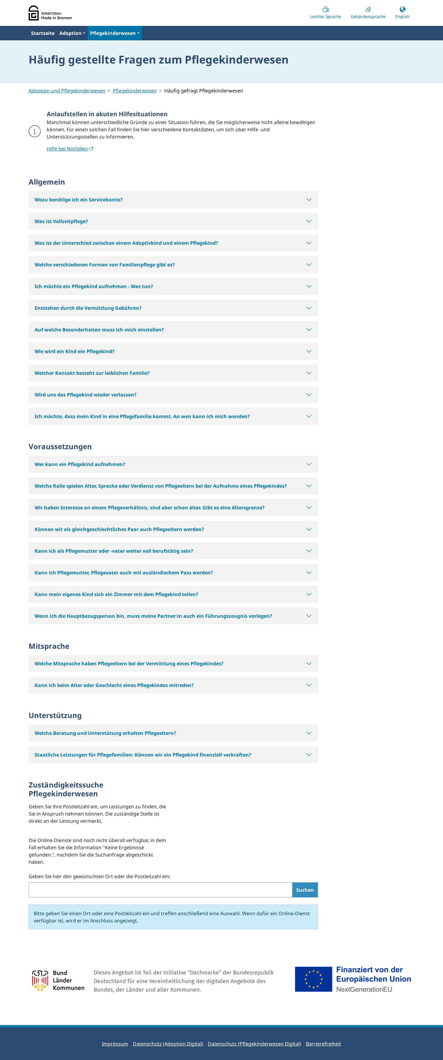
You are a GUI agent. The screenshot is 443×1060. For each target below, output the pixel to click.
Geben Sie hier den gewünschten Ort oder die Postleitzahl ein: (99, 876)
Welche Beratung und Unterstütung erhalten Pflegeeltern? (105, 733)
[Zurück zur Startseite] (50, 13)
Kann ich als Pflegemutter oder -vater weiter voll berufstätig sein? (114, 551)
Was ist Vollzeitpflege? (61, 221)
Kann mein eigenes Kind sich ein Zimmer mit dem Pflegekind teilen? (116, 594)
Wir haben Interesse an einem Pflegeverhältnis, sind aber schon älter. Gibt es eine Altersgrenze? (150, 507)
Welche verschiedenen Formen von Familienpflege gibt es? (105, 264)
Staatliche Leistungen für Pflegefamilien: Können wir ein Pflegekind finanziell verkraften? (143, 754)
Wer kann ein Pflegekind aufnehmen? (80, 464)
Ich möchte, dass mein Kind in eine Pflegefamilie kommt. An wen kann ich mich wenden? (142, 416)
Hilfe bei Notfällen (67, 148)
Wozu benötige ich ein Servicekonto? (79, 199)
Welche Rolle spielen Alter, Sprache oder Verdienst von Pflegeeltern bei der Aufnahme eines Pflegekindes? (161, 486)
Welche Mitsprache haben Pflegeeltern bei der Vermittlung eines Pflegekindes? (129, 663)
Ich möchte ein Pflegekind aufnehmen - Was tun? (94, 286)
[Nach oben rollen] (430, 1047)
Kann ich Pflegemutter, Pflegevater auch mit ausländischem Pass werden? (124, 572)
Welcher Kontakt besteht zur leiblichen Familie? (92, 373)
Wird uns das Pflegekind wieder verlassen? (86, 394)
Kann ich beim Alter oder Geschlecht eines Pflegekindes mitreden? (114, 685)
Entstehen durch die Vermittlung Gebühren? (88, 308)
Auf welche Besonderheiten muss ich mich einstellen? (99, 329)
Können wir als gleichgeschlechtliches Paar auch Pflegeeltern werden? (119, 529)
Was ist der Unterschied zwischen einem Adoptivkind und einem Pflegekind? (126, 243)
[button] (72, 33)
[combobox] (161, 889)
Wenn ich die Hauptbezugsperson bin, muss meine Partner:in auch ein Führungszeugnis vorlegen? (153, 616)
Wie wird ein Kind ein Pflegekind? (75, 351)
